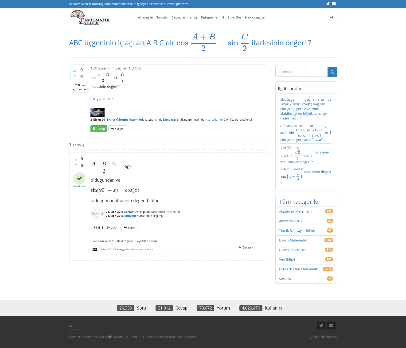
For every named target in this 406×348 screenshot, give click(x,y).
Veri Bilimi (287, 259)
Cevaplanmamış (184, 17)
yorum (119, 129)
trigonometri (103, 98)
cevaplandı (173, 212)
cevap (101, 129)
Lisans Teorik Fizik (293, 250)
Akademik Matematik (295, 211)
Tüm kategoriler (299, 201)
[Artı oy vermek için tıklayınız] (74, 71)
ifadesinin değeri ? (305, 176)
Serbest (285, 278)
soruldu (212, 120)
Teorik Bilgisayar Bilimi (297, 230)
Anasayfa (145, 17)
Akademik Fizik (290, 221)
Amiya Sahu (128, 337)
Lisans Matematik (293, 240)
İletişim (74, 326)
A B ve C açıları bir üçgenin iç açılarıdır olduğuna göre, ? (306, 132)
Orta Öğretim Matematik (126, 120)
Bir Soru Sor (232, 17)
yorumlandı (146, 249)
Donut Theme (81, 337)
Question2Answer (180, 337)
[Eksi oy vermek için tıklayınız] (74, 75)
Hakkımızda (255, 17)
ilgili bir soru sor (107, 227)
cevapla (247, 247)
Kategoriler (210, 17)
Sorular (162, 17)
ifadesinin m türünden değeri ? (304, 154)
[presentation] (213, 42)
